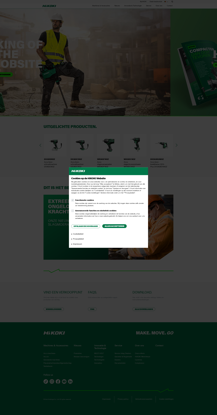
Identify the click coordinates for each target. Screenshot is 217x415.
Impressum (77, 244)
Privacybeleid (78, 239)
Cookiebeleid (78, 234)
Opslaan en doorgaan (86, 226)
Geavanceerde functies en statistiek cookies (96, 211)
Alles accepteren (114, 226)
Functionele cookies (84, 200)
